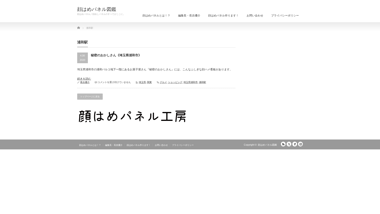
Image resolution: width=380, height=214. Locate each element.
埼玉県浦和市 (190, 82)
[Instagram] (300, 144)
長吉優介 (85, 82)
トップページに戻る (90, 96)
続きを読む (84, 78)
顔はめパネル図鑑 (96, 9)
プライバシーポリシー (285, 15)
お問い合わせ (255, 15)
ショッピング (175, 82)
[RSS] (283, 144)
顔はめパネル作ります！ (223, 15)
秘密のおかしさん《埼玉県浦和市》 (116, 55)
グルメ (163, 82)
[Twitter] (289, 144)
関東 (149, 82)
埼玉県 (142, 82)
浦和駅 (202, 82)
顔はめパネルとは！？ (156, 15)
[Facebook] (294, 144)
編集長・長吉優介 (189, 15)
